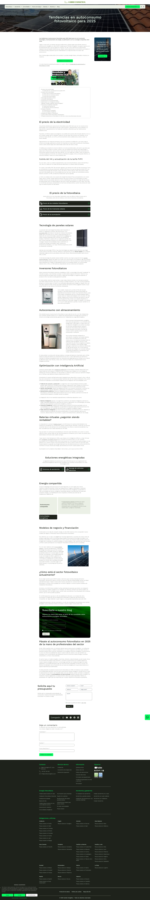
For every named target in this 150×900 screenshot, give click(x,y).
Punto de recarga (36, 6)
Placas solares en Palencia (101, 851)
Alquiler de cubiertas (62, 796)
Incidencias (60, 767)
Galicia (78, 865)
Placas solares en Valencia (82, 883)
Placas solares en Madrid (45, 879)
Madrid (41, 876)
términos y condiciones (55, 630)
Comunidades (26, 6)
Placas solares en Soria (100, 859)
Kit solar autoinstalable (63, 806)
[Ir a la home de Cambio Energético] (75, 2)
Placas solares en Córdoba (46, 828)
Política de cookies (15, 897)
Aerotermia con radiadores (100, 798)
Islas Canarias (42, 844)
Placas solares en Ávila (100, 846)
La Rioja (97, 865)
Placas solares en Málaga (45, 840)
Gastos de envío (80, 769)
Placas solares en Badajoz (64, 867)
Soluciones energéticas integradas (49, 104)
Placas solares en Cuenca (82, 851)
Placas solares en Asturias (82, 823)
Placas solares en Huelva (45, 835)
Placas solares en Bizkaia (45, 867)
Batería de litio (42, 801)
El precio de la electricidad (47, 89)
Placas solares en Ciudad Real (83, 846)
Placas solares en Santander (65, 849)
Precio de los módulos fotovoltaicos (51, 93)
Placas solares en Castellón (83, 881)
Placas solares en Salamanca (102, 854)
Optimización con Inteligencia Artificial (50, 102)
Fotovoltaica (9, 6)
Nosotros (52, 6)
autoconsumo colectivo (69, 501)
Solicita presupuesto (131, 6)
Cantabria (60, 844)
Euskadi (41, 865)
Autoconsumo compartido (49, 110)
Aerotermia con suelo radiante (101, 796)
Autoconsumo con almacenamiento (49, 100)
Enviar (45, 634)
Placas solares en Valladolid (102, 861)
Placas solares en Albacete (83, 849)
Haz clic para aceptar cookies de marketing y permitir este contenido (65, 77)
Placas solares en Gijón (82, 826)
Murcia (59, 876)
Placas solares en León (100, 849)
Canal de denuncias (81, 774)
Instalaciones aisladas (44, 798)
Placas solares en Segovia (101, 856)
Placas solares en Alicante (82, 879)
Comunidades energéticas (49, 111)
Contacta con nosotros (64, 60)
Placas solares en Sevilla (45, 823)
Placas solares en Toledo (82, 856)
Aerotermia (17, 6)
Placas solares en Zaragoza (64, 823)
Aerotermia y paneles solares (83, 796)
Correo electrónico (44, 748)
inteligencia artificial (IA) (60, 369)
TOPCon (67, 235)
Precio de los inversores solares (50, 95)
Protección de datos (64, 891)
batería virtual (57, 424)
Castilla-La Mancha (81, 844)
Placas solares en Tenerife (45, 846)
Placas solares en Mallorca (101, 826)
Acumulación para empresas (64, 793)
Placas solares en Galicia (82, 867)
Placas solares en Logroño (101, 867)
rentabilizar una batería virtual (49, 439)
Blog (58, 6)
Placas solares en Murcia (64, 879)
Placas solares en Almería (45, 830)
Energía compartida (46, 109)
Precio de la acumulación (49, 96)
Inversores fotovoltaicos (47, 99)
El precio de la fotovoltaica (47, 92)
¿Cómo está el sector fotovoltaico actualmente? (52, 114)
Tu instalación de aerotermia (83, 793)
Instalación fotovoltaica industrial (47, 796)
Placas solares (60, 808)
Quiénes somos (80, 767)
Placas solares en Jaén (45, 838)
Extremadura (61, 865)
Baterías (45, 6)
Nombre (41, 743)
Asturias (78, 821)
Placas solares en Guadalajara (83, 854)
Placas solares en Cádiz (45, 826)
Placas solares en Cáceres (64, 870)
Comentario (42, 731)
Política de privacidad (23, 897)
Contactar (101, 56)
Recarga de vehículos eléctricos (50, 107)
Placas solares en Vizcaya (45, 872)
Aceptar (7, 895)
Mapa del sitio (87, 891)
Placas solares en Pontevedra (83, 870)
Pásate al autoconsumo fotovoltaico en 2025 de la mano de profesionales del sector (61, 116)
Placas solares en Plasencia (65, 872)
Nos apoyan (79, 783)
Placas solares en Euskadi (45, 870)
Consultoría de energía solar (65, 769)
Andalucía (41, 821)
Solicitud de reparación (63, 772)
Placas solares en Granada (46, 833)
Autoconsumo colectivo (45, 807)
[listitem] (63, 717)
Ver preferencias (31, 895)
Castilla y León (98, 844)
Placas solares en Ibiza (100, 823)
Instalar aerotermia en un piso (101, 793)
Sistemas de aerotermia (48, 106)
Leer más (83, 702)
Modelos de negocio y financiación (49, 113)
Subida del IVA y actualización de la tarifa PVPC (53, 90)
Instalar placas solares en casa (47, 793)
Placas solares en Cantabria (65, 846)
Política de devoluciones (82, 772)
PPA (57, 536)
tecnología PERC (43, 233)
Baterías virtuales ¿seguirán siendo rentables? (52, 103)
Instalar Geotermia (98, 801)
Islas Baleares (98, 821)
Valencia (78, 876)
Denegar (19, 895)
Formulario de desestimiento (83, 777)
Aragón (59, 821)
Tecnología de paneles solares (48, 97)
